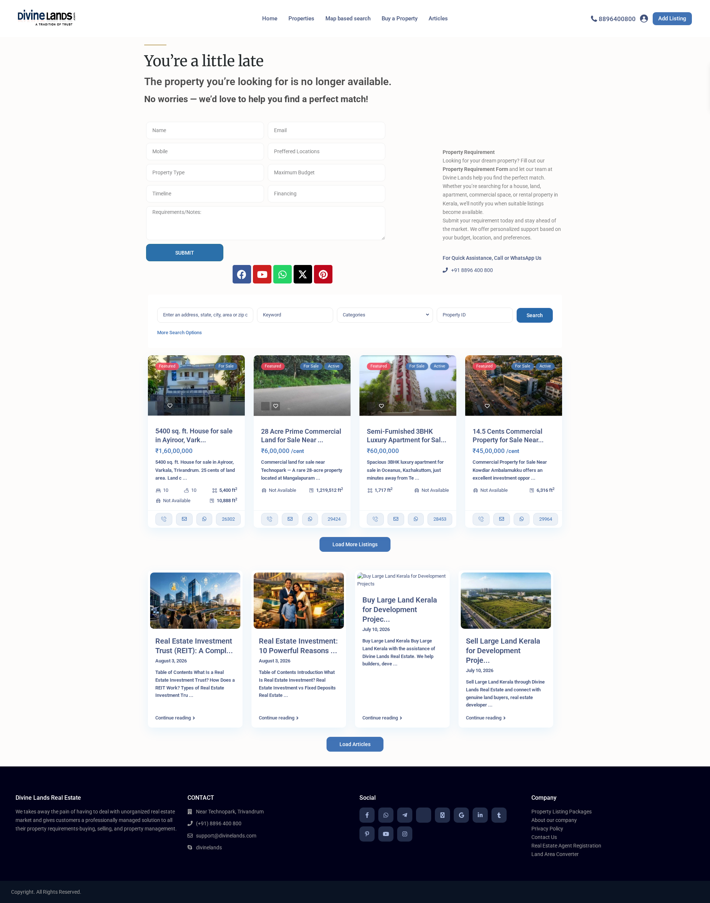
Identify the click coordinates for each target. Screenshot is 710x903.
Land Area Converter (555, 854)
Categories (354, 315)
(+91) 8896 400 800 (218, 823)
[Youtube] (262, 274)
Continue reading (173, 718)
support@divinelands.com (226, 836)
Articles (438, 18)
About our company (554, 820)
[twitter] (442, 815)
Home (269, 18)
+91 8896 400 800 (472, 270)
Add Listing (672, 18)
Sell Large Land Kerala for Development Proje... (503, 651)
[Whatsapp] (282, 274)
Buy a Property (399, 18)
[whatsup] (385, 815)
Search (535, 315)
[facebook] (367, 815)
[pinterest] (367, 834)
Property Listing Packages (561, 812)
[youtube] (385, 834)
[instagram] (404, 834)
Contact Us (544, 837)
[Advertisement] (502, 94)
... (185, 478)
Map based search (348, 18)
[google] (461, 815)
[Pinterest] (323, 274)
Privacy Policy (547, 829)
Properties (301, 18)
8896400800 (617, 19)
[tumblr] (499, 815)
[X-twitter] (303, 274)
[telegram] (404, 815)
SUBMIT (184, 253)
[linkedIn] (480, 815)
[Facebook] (242, 274)
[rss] (423, 815)
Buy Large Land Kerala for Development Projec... (399, 609)
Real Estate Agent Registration (566, 846)
